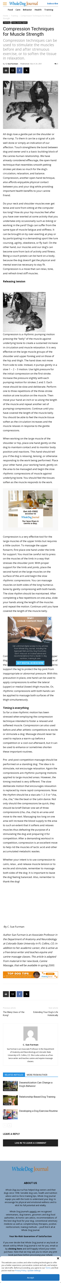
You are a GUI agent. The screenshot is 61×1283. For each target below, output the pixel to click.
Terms (48, 1268)
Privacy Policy (20, 1270)
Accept (30, 1277)
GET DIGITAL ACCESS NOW (30, 663)
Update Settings (34, 1270)
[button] (58, 1258)
